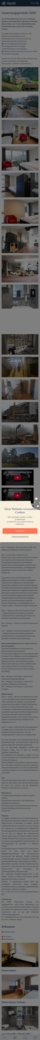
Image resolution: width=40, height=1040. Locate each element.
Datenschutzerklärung (20, 537)
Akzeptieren (20, 531)
